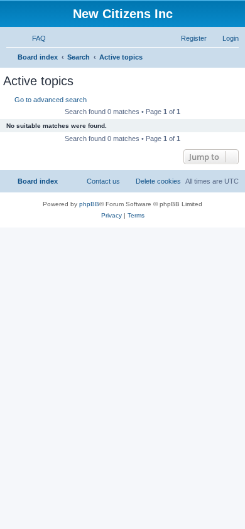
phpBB (89, 204)
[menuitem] (33, 38)
